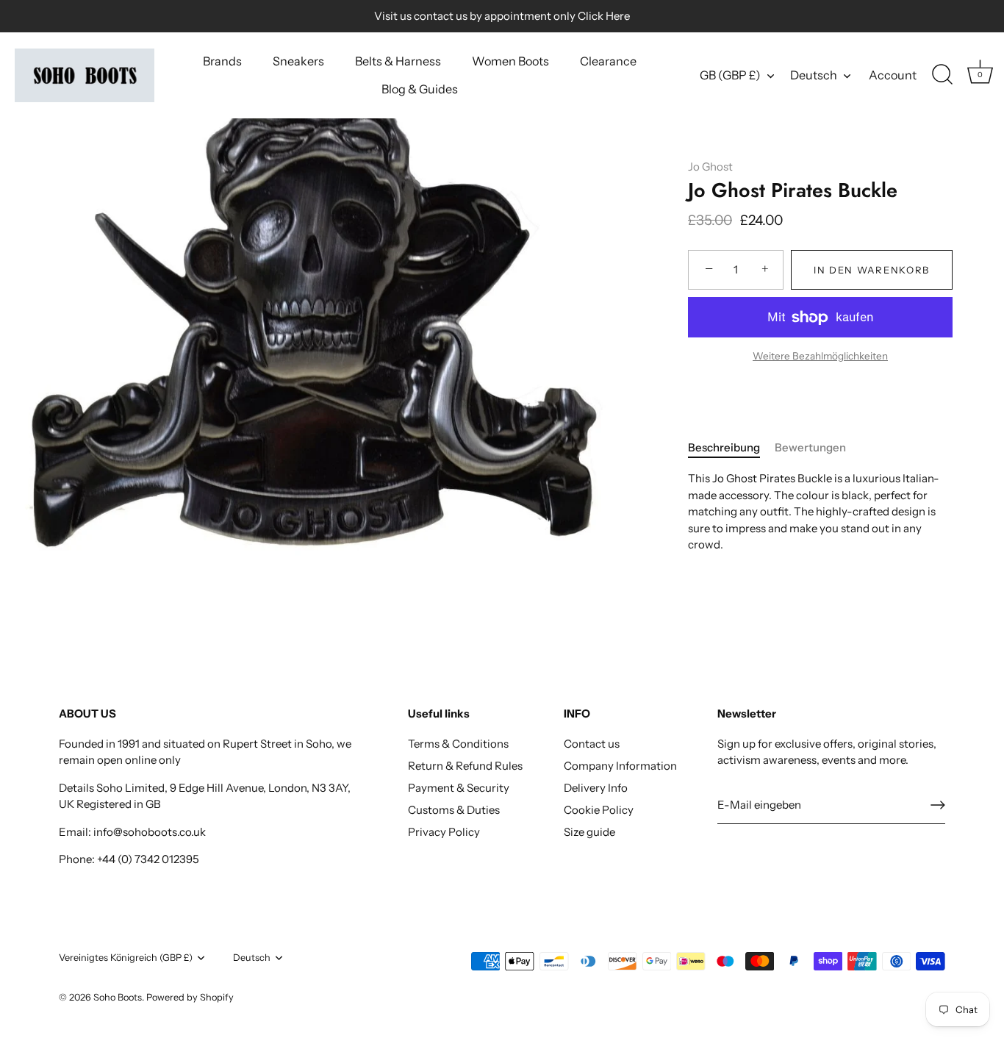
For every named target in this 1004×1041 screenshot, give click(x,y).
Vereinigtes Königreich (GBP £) (126, 957)
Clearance (608, 61)
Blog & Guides (419, 89)
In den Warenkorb (872, 270)
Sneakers (298, 61)
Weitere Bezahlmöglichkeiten (820, 356)
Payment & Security (458, 788)
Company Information (620, 766)
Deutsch (813, 75)
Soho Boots (117, 997)
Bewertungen (810, 447)
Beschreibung (724, 447)
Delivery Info (596, 788)
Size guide (589, 832)
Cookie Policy (599, 810)
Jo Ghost (710, 167)
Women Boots (510, 61)
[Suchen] (942, 75)
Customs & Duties (454, 810)
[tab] (731, 448)
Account (893, 75)
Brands (222, 61)
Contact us (592, 744)
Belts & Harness (398, 61)
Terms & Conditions (458, 744)
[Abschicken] (938, 805)
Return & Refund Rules (465, 766)
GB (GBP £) (730, 75)
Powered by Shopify (190, 997)
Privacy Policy (444, 832)
